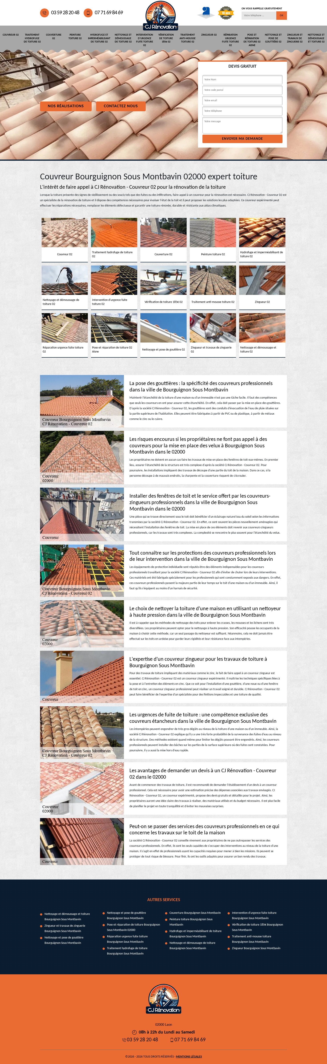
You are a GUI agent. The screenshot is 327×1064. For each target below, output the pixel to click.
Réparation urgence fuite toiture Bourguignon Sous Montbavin (127, 939)
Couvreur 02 (11, 35)
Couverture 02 (53, 37)
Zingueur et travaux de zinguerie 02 (295, 38)
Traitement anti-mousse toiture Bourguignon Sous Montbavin (251, 939)
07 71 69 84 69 (109, 13)
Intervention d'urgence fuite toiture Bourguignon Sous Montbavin (254, 915)
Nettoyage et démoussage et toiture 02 (316, 38)
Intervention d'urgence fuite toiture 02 (144, 40)
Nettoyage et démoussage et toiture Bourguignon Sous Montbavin (67, 916)
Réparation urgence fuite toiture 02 (230, 40)
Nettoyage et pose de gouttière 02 (273, 38)
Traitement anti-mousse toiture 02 (188, 38)
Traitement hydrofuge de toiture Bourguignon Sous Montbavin (127, 951)
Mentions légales (189, 1056)
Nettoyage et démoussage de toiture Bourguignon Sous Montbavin (192, 945)
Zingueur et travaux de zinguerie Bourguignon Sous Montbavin (64, 928)
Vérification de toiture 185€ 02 (166, 38)
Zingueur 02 (209, 35)
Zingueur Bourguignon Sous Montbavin (256, 948)
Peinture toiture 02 (75, 37)
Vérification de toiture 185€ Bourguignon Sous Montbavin (257, 927)
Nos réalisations (66, 106)
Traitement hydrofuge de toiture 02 (32, 38)
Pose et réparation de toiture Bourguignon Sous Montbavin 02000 (133, 927)
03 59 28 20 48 (65, 13)
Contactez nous (121, 106)
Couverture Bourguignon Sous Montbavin (195, 913)
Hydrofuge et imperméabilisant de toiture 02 (99, 38)
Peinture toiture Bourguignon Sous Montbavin (191, 922)
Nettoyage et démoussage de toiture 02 (123, 38)
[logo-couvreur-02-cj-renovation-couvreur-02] (160, 13)
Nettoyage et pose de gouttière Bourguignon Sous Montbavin (63, 940)
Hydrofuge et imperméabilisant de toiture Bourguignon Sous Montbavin (196, 934)
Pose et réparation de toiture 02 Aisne (252, 40)
